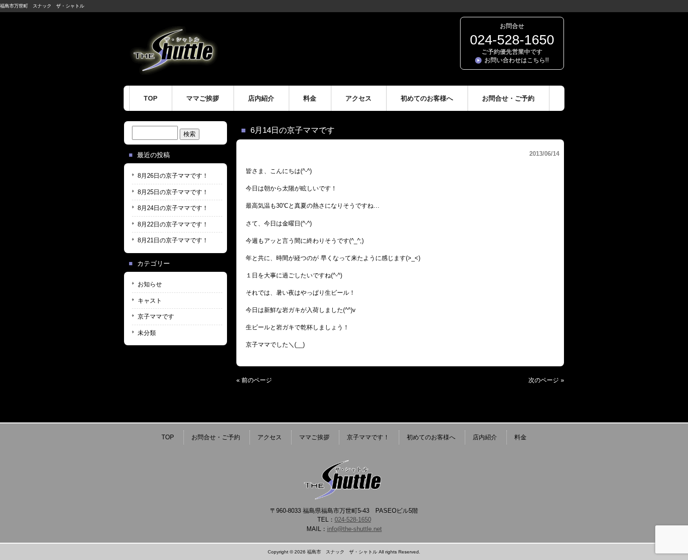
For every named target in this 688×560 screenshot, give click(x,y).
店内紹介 (485, 437)
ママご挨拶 (314, 437)
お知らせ (150, 284)
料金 (520, 437)
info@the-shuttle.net (354, 528)
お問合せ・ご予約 (215, 437)
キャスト (150, 300)
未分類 (147, 332)
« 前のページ (254, 380)
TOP (167, 437)
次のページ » (546, 380)
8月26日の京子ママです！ (173, 175)
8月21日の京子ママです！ (173, 240)
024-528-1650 (512, 39)
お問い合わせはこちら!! (516, 60)
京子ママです (156, 316)
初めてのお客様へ (431, 437)
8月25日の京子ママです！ (173, 192)
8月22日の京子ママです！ (173, 224)
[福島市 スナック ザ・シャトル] (173, 71)
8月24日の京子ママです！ (173, 207)
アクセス (269, 437)
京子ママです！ (368, 437)
